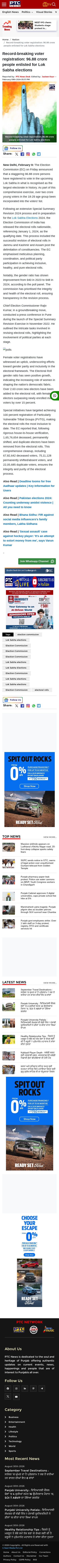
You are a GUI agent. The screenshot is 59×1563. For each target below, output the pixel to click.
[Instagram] (28, 154)
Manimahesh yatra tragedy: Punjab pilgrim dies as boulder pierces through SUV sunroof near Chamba (38, 909)
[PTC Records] (33, 1329)
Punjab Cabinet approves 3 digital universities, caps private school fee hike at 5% (38, 896)
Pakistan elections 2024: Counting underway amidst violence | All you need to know (28, 503)
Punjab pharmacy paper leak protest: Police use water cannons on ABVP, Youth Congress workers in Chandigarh (38, 880)
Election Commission (17, 645)
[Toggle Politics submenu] (32, 12)
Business (13, 1417)
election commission (28, 634)
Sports (12, 1451)
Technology (15, 1441)
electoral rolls (42, 690)
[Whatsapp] (33, 154)
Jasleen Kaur (48, 76)
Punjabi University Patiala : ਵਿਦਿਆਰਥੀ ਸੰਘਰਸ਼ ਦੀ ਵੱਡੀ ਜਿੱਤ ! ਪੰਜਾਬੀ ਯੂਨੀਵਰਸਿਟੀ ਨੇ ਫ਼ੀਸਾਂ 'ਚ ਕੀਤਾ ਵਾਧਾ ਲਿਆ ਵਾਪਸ (38, 1024)
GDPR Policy (25, 1559)
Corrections (45, 1552)
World (12, 1446)
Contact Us (19, 1556)
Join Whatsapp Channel (34, 561)
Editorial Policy (30, 1552)
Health (12, 1426)
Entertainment (17, 1422)
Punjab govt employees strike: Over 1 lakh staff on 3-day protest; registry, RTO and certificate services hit (38, 924)
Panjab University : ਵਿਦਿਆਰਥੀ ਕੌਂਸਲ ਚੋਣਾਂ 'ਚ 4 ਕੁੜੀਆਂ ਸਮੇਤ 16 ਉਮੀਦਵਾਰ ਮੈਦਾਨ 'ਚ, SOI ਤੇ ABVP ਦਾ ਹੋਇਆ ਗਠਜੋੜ (38, 1007)
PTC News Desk (23, 76)
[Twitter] (16, 154)
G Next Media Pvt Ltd (12, 1548)
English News (10, 11)
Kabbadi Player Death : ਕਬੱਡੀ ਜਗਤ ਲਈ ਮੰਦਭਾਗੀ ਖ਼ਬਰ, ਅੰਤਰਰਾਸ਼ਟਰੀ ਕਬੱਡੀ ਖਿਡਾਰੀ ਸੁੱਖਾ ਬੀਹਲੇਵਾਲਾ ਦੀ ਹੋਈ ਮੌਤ (38, 1055)
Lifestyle (13, 1431)
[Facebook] (22, 154)
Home (5, 39)
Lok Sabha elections (16, 640)
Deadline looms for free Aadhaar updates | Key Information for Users (29, 486)
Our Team (43, 1556)
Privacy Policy (9, 1559)
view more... (50, 837)
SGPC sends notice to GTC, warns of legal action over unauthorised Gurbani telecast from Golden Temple (38, 864)
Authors (7, 1556)
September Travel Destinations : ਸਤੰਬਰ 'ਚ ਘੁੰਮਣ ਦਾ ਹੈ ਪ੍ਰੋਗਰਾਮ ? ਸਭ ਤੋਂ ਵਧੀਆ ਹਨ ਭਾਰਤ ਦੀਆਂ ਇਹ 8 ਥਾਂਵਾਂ (38, 992)
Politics (26, 11)
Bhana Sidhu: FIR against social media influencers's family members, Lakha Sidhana (28, 519)
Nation (15, 39)
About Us (15, 1552)
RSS (35, 1559)
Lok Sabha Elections (25, 217)
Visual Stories (44, 11)
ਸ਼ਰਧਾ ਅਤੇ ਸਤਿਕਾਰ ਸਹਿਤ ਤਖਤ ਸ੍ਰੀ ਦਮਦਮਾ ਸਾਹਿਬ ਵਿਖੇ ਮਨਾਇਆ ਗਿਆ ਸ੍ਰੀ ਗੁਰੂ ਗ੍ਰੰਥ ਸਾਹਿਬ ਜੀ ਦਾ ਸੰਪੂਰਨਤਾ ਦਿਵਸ (38, 1069)
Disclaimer (31, 1556)
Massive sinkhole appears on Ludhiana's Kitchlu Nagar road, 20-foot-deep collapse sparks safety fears (38, 848)
